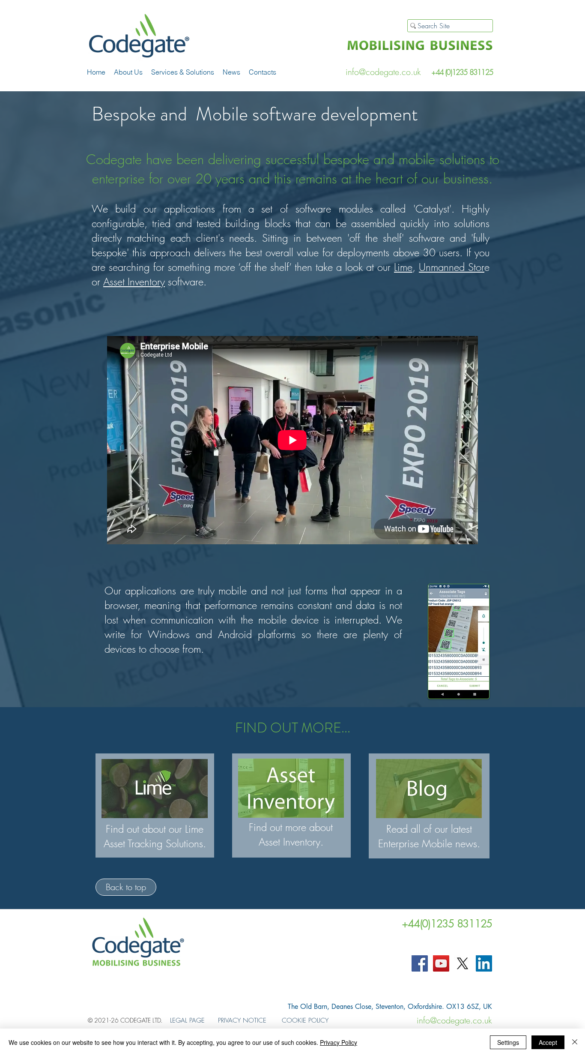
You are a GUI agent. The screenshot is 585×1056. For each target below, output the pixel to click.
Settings (508, 1042)
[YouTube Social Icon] (441, 963)
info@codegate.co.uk (383, 72)
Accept (548, 1042)
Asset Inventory (134, 281)
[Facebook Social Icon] (420, 963)
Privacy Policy (338, 1042)
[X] (462, 963)
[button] (182, 72)
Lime (403, 267)
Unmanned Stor (451, 267)
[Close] (575, 1042)
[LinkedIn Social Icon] (484, 963)
